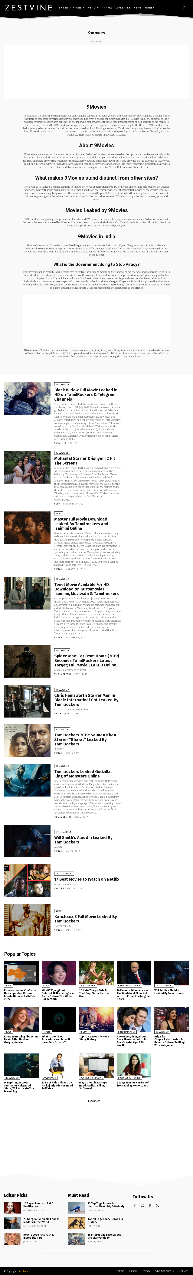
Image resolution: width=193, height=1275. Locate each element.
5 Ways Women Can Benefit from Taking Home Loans (133, 1084)
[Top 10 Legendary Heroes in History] (76, 1223)
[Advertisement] (96, 71)
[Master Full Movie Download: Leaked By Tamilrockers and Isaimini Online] (27, 527)
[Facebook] (135, 1205)
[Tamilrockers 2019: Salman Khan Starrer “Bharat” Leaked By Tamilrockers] (27, 740)
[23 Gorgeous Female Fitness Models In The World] (12, 1223)
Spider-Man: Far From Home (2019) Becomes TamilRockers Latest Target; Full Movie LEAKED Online (86, 660)
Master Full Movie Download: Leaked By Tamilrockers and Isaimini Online (81, 524)
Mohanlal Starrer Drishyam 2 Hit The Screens (84, 460)
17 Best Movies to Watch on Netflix (86, 879)
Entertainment (64, 832)
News (59, 513)
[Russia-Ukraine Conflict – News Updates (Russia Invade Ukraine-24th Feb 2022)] (21, 973)
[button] (184, 8)
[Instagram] (142, 1205)
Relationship (88, 985)
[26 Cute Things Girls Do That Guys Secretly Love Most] (96, 973)
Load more (94, 1100)
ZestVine (24, 1271)
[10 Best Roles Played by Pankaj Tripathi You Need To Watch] (59, 1065)
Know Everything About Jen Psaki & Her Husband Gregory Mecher (21, 1039)
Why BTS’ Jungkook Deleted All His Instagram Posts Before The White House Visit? (58, 995)
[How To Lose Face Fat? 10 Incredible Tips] (12, 1239)
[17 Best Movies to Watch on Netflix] (27, 880)
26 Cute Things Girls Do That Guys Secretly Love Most (94, 993)
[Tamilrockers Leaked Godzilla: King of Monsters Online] (27, 780)
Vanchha (59, 888)
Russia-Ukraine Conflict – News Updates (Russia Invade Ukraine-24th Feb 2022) (20, 995)
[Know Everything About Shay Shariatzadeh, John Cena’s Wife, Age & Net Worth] (134, 1019)
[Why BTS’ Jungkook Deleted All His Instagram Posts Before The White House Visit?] (59, 973)
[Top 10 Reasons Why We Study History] (96, 1019)
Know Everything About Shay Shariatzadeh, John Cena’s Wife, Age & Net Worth (132, 1041)
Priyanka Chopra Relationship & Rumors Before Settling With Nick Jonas (169, 1041)
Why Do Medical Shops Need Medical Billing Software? (93, 1085)
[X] (157, 1205)
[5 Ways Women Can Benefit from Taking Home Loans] (134, 1065)
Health (47, 1032)
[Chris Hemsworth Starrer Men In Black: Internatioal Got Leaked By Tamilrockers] (27, 701)
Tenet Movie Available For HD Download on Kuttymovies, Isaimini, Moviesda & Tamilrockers (86, 589)
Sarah (57, 443)
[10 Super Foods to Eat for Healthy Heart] (12, 1208)
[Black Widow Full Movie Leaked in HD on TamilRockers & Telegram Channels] (27, 398)
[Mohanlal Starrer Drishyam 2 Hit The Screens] (27, 467)
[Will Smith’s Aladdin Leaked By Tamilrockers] (27, 841)
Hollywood (62, 384)
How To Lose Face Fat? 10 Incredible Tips (38, 1236)
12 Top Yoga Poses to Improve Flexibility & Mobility (106, 1205)
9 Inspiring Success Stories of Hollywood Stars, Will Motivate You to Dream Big (20, 1087)
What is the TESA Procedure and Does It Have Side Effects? (56, 1039)
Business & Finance (129, 985)
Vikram (58, 569)
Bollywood (62, 453)
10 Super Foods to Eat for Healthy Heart (39, 1205)
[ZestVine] (29, 7)
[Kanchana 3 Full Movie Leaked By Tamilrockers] (27, 920)
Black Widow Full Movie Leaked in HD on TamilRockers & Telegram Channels (85, 394)
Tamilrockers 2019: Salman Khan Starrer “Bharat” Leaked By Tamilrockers (85, 739)
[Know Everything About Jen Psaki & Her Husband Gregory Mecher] (21, 1019)
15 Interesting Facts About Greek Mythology (104, 1236)
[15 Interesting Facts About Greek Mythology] (76, 1239)
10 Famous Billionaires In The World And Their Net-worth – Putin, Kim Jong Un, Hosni (133, 995)
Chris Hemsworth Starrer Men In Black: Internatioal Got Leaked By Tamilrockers (86, 700)
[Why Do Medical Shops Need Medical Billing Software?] (96, 1065)
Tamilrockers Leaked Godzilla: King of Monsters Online (83, 774)
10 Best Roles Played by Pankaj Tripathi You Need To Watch (57, 1085)
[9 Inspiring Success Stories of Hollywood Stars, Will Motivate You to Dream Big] (21, 1065)
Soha (57, 504)
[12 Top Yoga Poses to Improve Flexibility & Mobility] (76, 1208)
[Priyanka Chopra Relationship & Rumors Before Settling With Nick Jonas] (171, 1019)
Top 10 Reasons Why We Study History (94, 1038)
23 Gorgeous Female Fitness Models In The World (41, 1220)
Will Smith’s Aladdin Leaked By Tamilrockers (83, 840)
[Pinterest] (150, 1205)
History (85, 1032)
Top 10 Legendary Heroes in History (105, 1220)
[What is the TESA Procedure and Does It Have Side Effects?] (59, 1019)
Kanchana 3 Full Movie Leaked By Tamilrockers (85, 919)
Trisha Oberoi (62, 674)
